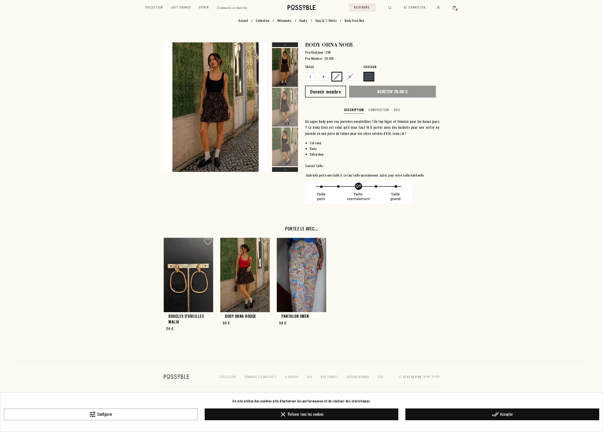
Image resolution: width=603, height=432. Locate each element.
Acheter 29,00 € (392, 91)
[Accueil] (302, 7)
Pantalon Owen (295, 316)
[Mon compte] (438, 7)
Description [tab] (354, 109)
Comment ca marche (232, 7)
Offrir (204, 7)
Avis (397, 109)
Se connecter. (415, 7)
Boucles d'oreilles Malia (186, 319)
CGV (381, 377)
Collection (154, 7)
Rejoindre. (362, 7)
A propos (292, 377)
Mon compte (329, 377)
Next (285, 169)
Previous (285, 44)
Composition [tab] (378, 109)
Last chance (181, 7)
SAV (309, 377)
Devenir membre (358, 377)
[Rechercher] (389, 7)
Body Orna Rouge (240, 316)
